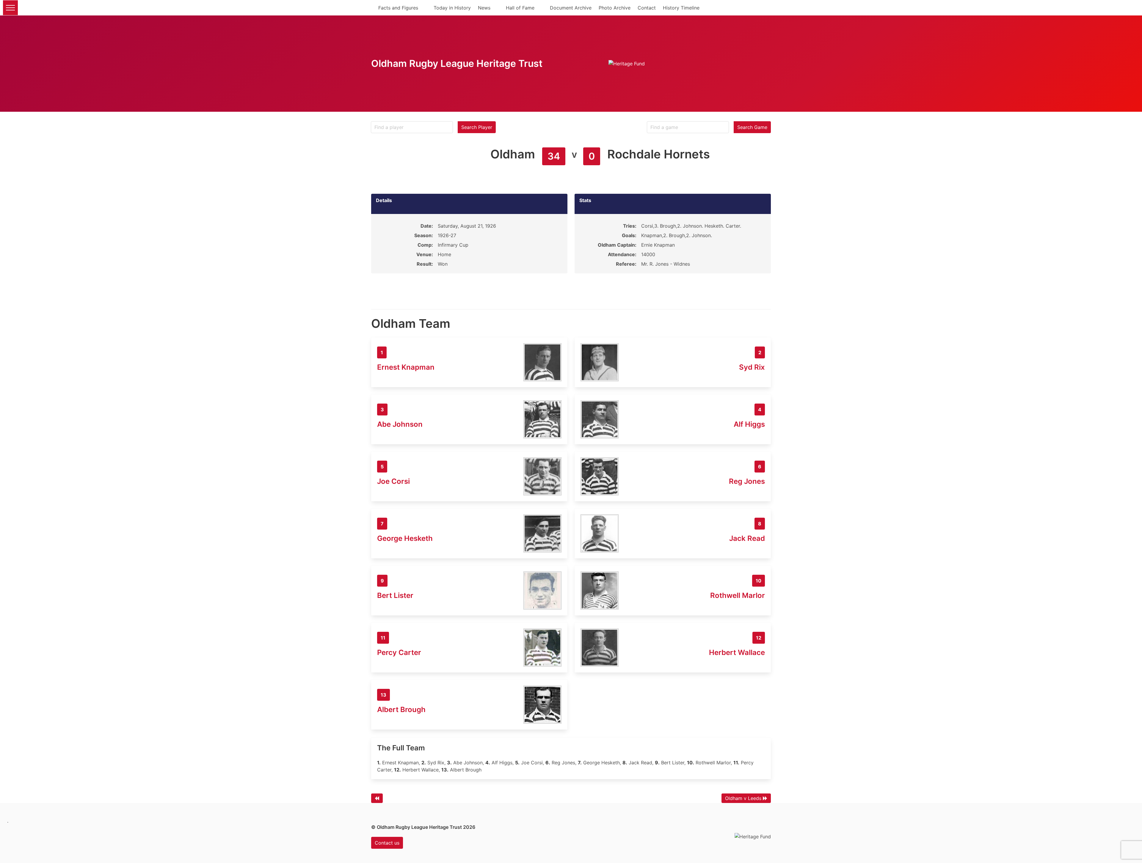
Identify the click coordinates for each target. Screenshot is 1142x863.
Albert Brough (401, 709)
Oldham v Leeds (743, 798)
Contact (647, 8)
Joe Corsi (393, 481)
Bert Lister (395, 595)
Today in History (452, 8)
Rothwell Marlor (737, 595)
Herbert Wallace (737, 652)
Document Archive (571, 8)
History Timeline (681, 8)
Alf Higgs (749, 424)
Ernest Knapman (405, 367)
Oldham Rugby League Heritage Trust (456, 63)
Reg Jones (747, 481)
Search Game (752, 127)
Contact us (387, 843)
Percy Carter (399, 652)
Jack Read (747, 538)
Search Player (476, 127)
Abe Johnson (400, 424)
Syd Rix (752, 367)
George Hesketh (405, 538)
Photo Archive (614, 8)
